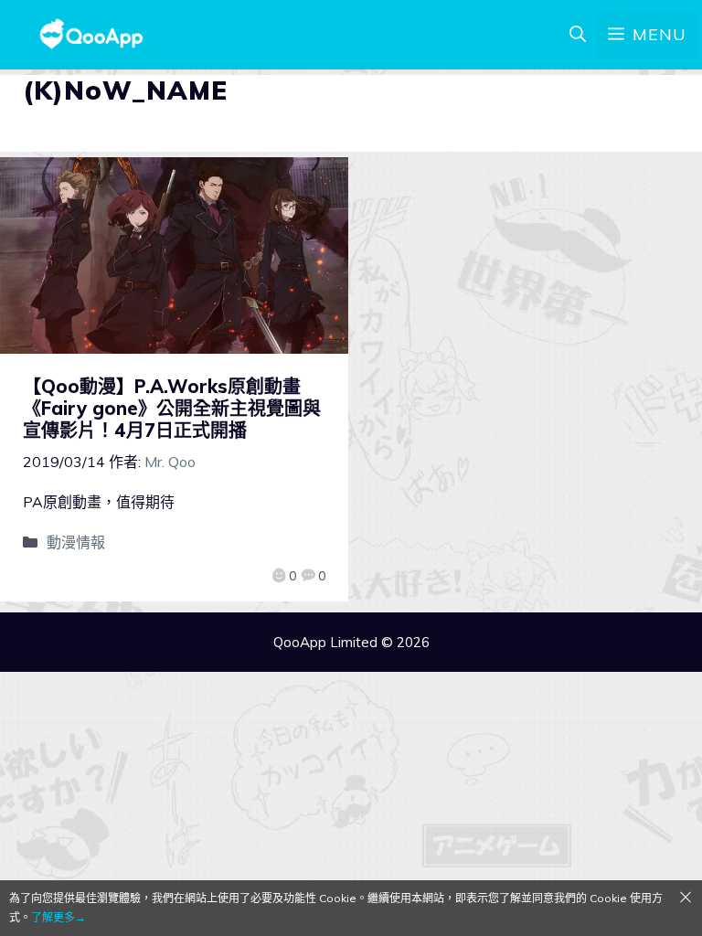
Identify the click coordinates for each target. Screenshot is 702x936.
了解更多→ (58, 917)
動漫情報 (76, 542)
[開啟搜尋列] (577, 34)
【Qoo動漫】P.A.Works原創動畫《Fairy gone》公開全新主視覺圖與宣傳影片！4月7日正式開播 (172, 408)
